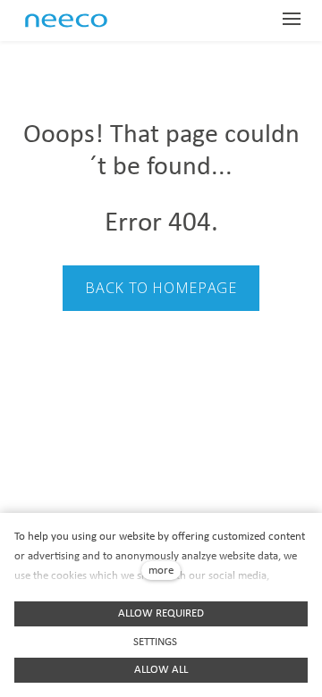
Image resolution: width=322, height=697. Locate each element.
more (161, 570)
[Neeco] (82, 20)
